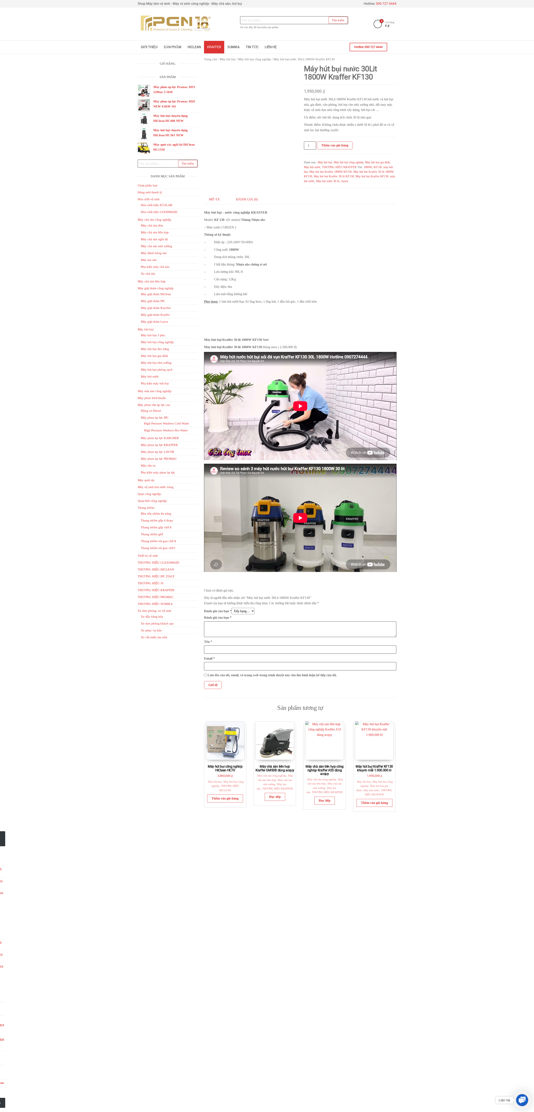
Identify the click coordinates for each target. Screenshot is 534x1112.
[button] (522, 1100)
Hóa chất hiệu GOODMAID (159, 212)
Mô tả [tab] (214, 199)
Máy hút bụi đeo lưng (155, 349)
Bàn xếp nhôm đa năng (156, 513)
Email (209, 658)
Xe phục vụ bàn (151, 630)
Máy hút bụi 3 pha (153, 335)
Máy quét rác (146, 480)
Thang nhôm (146, 507)
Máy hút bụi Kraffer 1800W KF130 (330, 171)
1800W (368, 167)
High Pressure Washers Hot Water (166, 430)
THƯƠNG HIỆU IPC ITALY (156, 576)
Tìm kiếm (338, 20)
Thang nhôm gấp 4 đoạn (157, 520)
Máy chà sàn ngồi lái (154, 239)
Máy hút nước (312, 167)
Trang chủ (210, 59)
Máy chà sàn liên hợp (155, 232)
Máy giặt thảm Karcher (156, 308)
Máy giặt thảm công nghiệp (156, 288)
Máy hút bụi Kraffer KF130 (371, 176)
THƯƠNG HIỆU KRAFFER (339, 167)
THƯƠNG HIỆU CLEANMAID (158, 562)
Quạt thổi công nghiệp (152, 500)
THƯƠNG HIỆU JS (150, 583)
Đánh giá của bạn (218, 611)
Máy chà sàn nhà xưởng (156, 246)
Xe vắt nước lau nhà (154, 637)
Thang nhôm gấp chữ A (156, 527)
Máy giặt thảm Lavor (154, 321)
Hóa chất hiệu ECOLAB (156, 205)
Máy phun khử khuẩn (152, 398)
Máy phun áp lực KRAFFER (159, 445)
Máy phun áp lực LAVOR (157, 451)
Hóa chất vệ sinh (149, 199)
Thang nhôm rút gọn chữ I (158, 548)
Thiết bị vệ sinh (148, 555)
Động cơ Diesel (151, 410)
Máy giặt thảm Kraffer (155, 314)
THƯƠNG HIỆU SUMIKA (155, 604)
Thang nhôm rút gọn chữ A (158, 541)
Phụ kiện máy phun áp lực (158, 472)
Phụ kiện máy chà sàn (155, 266)
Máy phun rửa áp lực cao (154, 405)
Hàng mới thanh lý (150, 192)
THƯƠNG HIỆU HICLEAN (156, 569)
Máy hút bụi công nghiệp (254, 59)
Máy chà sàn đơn (152, 225)
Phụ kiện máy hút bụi (155, 383)
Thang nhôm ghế (152, 534)
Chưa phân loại (147, 185)
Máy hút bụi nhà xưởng (156, 362)
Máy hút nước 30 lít (328, 181)
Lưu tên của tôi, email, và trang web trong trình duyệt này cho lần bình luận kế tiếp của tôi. (272, 675)
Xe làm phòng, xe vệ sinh (154, 610)
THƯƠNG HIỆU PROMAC (156, 597)
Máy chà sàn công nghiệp (271, 775)
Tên (208, 642)
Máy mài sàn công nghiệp (154, 391)
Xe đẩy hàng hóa (152, 616)
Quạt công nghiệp (149, 494)
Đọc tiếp (275, 796)
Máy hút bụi (228, 59)
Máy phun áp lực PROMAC (159, 458)
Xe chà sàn (148, 273)
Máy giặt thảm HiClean (156, 294)
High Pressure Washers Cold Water (166, 423)
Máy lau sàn (149, 260)
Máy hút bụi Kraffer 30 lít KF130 (334, 176)
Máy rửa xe (148, 465)
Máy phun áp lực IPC (155, 417)
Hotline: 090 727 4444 (368, 47)
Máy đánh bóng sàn (154, 253)
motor (344, 181)
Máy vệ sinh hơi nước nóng (156, 487)
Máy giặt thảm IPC (153, 301)
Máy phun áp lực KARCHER (160, 438)
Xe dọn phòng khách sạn (157, 623)
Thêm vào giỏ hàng (334, 145)
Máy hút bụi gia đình (377, 162)
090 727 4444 (386, 4)
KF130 (378, 167)
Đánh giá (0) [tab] (247, 199)
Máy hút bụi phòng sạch (157, 369)
